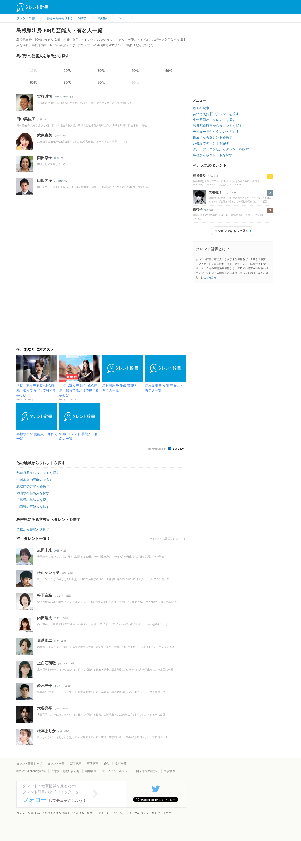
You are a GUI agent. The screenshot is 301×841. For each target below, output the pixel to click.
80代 (101, 82)
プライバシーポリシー (116, 771)
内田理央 (44, 618)
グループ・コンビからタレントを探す (221, 149)
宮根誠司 (44, 96)
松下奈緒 (44, 595)
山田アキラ (46, 180)
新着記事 (75, 763)
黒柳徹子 (215, 192)
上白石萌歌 (46, 663)
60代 (33, 82)
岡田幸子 (44, 158)
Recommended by (156, 448)
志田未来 (44, 550)
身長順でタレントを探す (211, 143)
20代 (67, 70)
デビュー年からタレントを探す (216, 131)
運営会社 (169, 771)
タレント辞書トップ (29, 763)
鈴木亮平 (44, 686)
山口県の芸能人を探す (32, 507)
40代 (135, 70)
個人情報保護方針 (147, 771)
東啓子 (198, 209)
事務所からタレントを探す (212, 155)
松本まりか (46, 731)
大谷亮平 (44, 708)
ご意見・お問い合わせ (65, 771)
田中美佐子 (25, 119)
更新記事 (92, 763)
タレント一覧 (56, 763)
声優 (56, 158)
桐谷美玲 (199, 175)
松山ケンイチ (48, 573)
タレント (58, 595)
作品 (107, 763)
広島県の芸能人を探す (32, 500)
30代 (101, 70)
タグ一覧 (121, 763)
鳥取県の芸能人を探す (32, 486)
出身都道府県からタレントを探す (217, 126)
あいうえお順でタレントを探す (216, 114)
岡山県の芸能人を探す (32, 493)
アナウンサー (61, 97)
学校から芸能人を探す (32, 529)
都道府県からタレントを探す (37, 473)
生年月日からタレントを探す (214, 120)
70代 (67, 82)
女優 (39, 119)
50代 (168, 70)
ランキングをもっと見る (231, 231)
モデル (57, 135)
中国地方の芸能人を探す (34, 479)
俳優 (60, 181)
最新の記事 (201, 108)
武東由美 (44, 135)
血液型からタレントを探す (212, 137)
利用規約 (90, 771)
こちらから (210, 277)
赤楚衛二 (44, 640)
